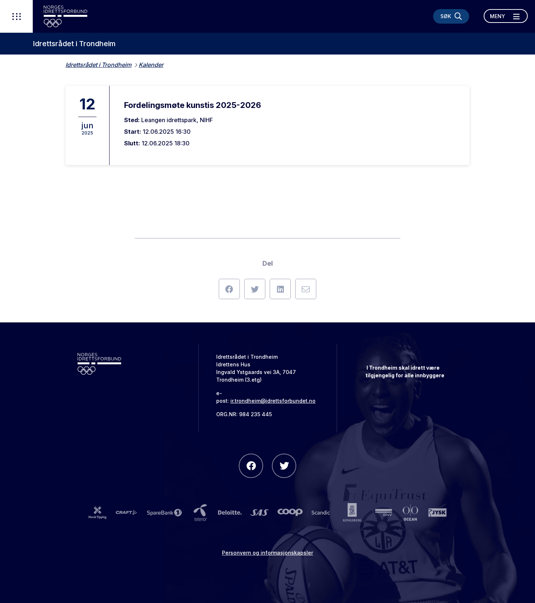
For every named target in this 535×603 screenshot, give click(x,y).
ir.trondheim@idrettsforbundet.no (273, 401)
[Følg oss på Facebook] (251, 466)
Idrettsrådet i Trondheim (74, 43)
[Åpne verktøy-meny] (16, 16)
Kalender (151, 64)
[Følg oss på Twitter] (284, 466)
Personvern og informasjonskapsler (267, 553)
